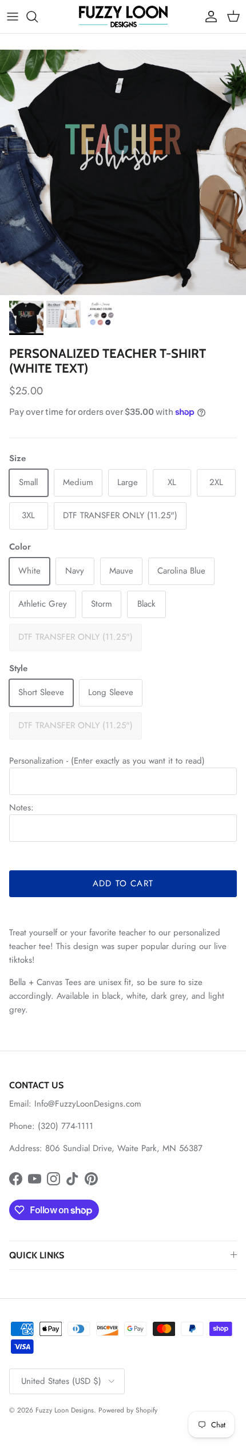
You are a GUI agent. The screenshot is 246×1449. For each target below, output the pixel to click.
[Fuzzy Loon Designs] (123, 16)
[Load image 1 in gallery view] (123, 172)
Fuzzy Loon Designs (64, 1410)
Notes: (21, 807)
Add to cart (123, 883)
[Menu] (12, 16)
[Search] (37, 16)
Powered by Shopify (127, 1410)
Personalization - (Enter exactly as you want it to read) (107, 760)
